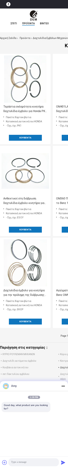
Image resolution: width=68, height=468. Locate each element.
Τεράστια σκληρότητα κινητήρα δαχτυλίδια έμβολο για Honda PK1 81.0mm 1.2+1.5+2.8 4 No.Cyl (25, 109)
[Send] (63, 462)
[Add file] (4, 462)
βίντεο (44, 23)
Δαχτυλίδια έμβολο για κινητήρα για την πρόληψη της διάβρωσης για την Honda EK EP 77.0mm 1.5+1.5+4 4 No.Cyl (24, 293)
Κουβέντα (25, 137)
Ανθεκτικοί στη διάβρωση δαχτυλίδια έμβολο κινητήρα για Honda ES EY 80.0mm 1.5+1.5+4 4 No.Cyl (24, 201)
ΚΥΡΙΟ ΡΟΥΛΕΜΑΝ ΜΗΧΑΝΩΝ (19, 354)
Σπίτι (13, 23)
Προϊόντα (28, 23)
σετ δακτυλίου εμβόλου (16, 374)
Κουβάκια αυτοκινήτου (15, 367)
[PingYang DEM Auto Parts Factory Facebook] (8, 4)
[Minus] (63, 386)
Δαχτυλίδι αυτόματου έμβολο (19, 360)
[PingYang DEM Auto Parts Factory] (34, 15)
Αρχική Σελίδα (8, 38)
